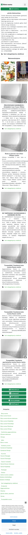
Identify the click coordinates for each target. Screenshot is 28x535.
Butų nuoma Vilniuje (6, 429)
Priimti (14, 521)
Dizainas (3, 491)
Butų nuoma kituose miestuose (9, 418)
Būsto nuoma (7, 4)
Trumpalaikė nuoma (6, 499)
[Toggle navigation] (25, 4)
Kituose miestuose (6, 434)
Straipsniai (4, 486)
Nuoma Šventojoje (6, 458)
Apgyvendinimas (5, 488)
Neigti (14, 525)
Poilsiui (3, 472)
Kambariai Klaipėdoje (6, 448)
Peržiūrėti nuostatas (14, 529)
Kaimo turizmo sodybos (7, 474)
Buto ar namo (4, 442)
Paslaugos (4, 469)
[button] (25, 502)
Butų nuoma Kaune (6, 415)
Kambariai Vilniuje (5, 450)
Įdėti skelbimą (15, 9)
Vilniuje (3, 437)
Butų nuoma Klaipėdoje (7, 421)
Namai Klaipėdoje (5, 466)
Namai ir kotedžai (6, 461)
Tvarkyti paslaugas (13, 516)
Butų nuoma (4, 413)
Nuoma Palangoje (5, 456)
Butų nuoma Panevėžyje (7, 423)
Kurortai (3, 453)
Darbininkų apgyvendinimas (8, 432)
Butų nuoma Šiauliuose (7, 426)
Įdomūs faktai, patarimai (7, 493)
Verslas (2, 496)
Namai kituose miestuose (7, 464)
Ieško (2, 440)
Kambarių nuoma (5, 445)
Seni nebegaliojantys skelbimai (13, 128)
